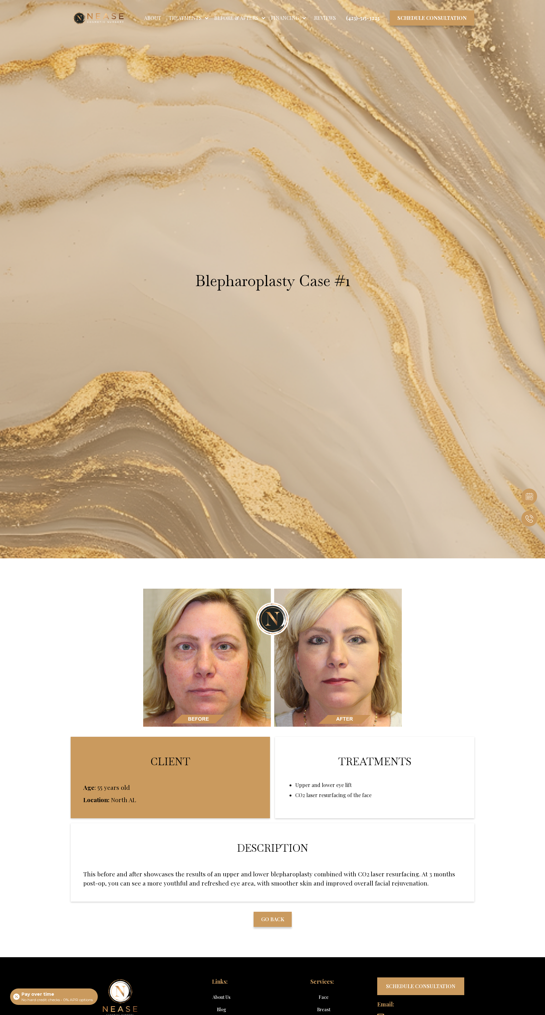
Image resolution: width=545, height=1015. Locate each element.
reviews (325, 18)
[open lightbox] (272, 658)
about (152, 18)
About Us (222, 997)
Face (324, 997)
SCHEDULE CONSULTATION (420, 986)
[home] (93, 18)
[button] (189, 18)
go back (272, 919)
